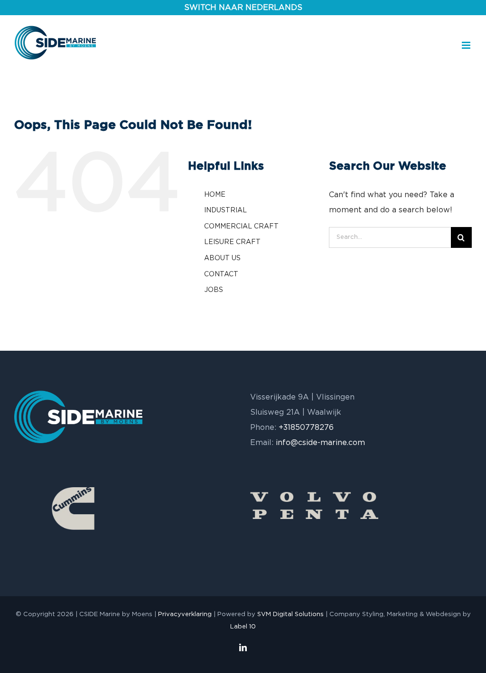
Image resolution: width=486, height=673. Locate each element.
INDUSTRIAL (225, 210)
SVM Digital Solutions (290, 614)
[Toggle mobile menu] (467, 45)
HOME (214, 194)
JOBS (213, 290)
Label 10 (243, 627)
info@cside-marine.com (320, 442)
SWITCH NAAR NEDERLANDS (243, 7)
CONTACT (221, 274)
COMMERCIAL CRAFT (241, 226)
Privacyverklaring (185, 614)
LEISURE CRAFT (232, 242)
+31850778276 (306, 427)
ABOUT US (222, 258)
